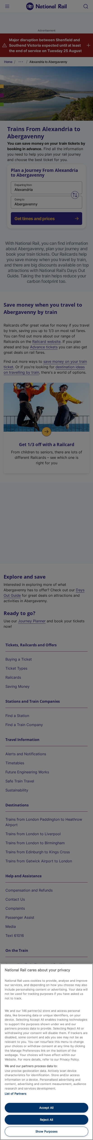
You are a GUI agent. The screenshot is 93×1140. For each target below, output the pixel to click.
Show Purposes (46, 1131)
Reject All (46, 1119)
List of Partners (15, 1093)
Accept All (46, 1107)
